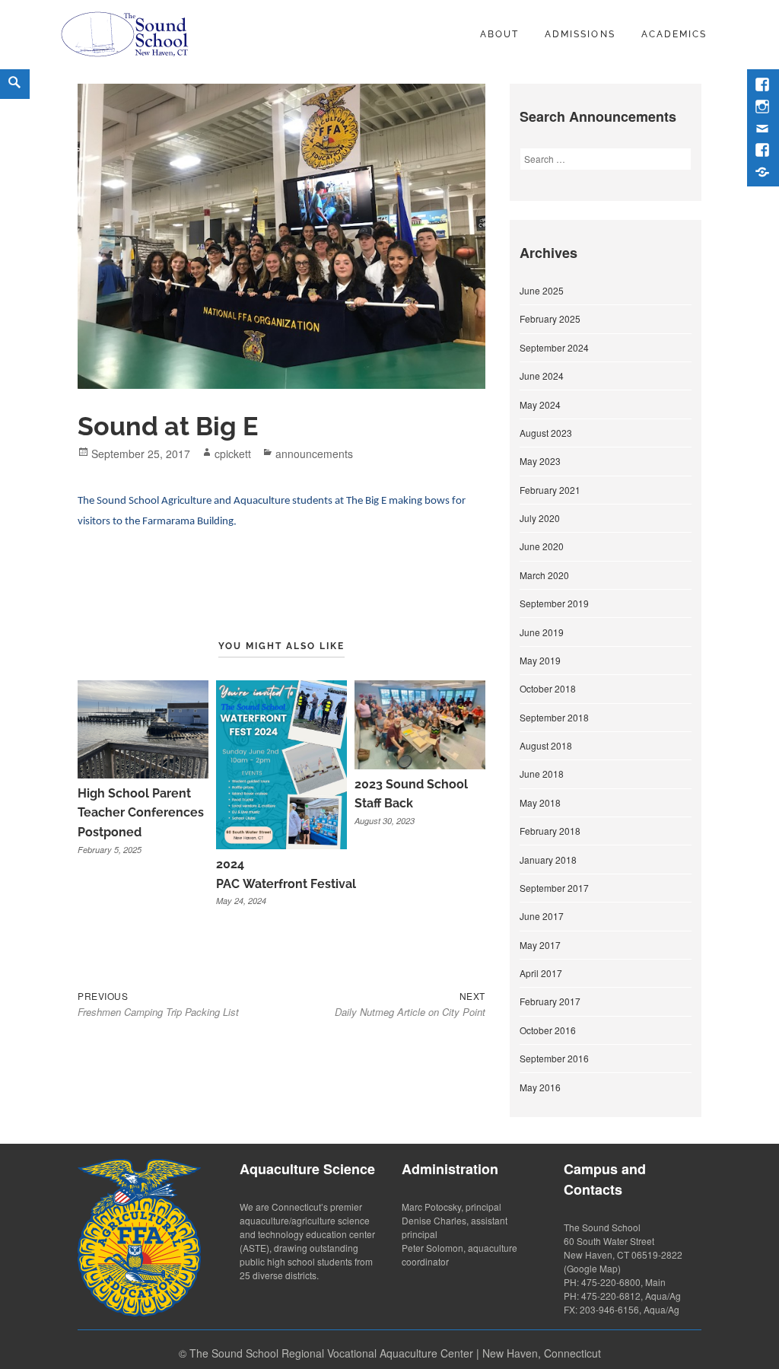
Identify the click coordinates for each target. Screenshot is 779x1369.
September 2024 (554, 347)
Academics (674, 34)
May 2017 (540, 944)
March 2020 (544, 574)
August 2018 (546, 745)
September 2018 (554, 717)
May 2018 (540, 802)
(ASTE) (254, 1247)
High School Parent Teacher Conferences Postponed (141, 812)
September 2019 (554, 603)
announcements (314, 453)
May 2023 (540, 460)
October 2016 (548, 1030)
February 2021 (550, 489)
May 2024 (540, 404)
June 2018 (542, 773)
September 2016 (554, 1058)
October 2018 (548, 688)
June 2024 (542, 375)
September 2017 (554, 887)
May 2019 (540, 660)
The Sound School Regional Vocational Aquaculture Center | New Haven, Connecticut (395, 1353)
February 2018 (550, 830)
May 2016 (540, 1087)
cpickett (233, 453)
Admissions (580, 34)
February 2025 (550, 318)
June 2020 (542, 546)
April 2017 (541, 972)
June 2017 (542, 915)
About (499, 34)
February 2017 (550, 1001)
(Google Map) (592, 1268)
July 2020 (540, 517)
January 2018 (548, 859)
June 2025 (542, 290)
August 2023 (546, 432)
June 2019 (542, 632)
